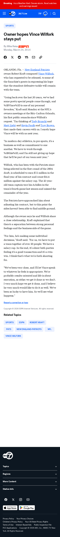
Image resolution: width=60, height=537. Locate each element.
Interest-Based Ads (24, 525)
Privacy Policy (8, 519)
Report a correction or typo (16, 302)
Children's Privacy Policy (13, 522)
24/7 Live (22, 13)
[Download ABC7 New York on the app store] (10, 507)
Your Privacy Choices (25, 519)
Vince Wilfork (46, 73)
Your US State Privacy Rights (36, 522)
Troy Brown (47, 125)
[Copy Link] (40, 57)
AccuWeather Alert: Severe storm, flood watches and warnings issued (30, 5)
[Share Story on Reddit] (19, 57)
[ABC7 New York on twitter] (13, 500)
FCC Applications (10, 528)
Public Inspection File (42, 525)
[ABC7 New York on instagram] (21, 500)
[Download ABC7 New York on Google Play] (27, 507)
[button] (4, 13)
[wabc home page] (8, 455)
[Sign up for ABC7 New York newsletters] (28, 500)
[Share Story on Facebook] (5, 57)
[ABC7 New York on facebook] (6, 500)
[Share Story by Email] (33, 57)
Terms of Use (8, 525)
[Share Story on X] (12, 57)
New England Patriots (37, 69)
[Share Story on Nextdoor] (26, 57)
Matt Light (10, 125)
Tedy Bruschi (39, 121)
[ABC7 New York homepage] (12, 13)
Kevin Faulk (28, 125)
